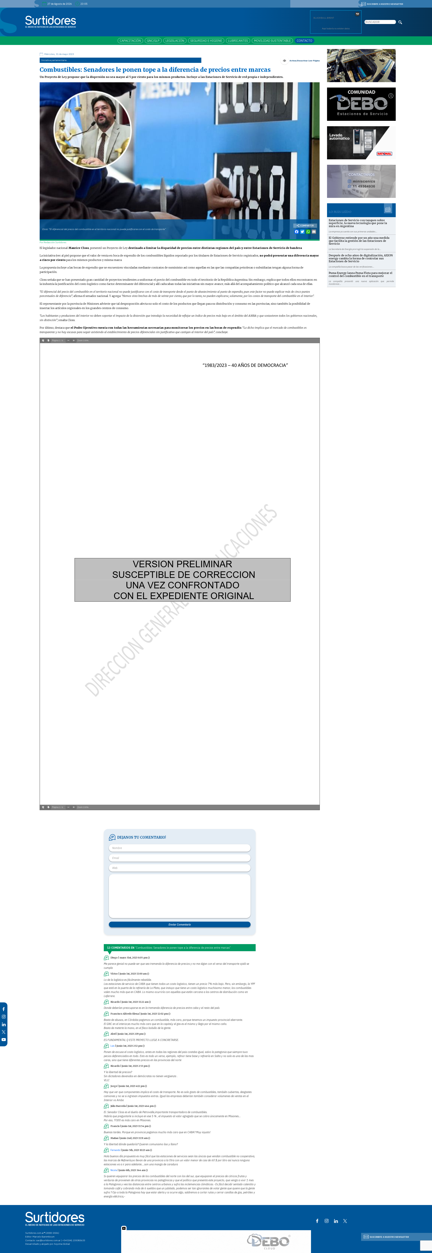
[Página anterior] (43, 341)
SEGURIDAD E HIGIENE (206, 41)
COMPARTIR (307, 225)
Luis (113, 1045)
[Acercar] (73, 341)
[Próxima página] (48, 341)
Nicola (114, 1170)
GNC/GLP (153, 41)
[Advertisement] (361, 310)
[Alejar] (68, 341)
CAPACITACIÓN (130, 41)
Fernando (115, 1150)
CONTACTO (304, 41)
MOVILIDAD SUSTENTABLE (272, 41)
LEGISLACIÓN (175, 41)
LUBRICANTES (238, 41)
